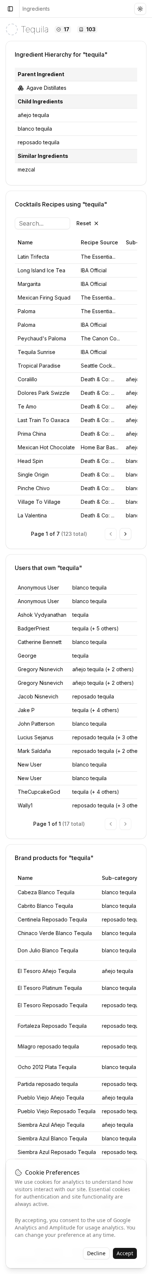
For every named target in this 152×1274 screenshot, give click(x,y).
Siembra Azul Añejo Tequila (51, 1125)
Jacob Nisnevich (38, 696)
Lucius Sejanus (35, 737)
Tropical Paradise (39, 365)
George (27, 655)
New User (30, 764)
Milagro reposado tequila (48, 1046)
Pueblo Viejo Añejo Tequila (51, 1097)
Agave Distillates (46, 88)
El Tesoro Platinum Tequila (50, 988)
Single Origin (33, 474)
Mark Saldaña (34, 751)
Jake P (26, 710)
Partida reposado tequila (48, 1084)
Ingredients (36, 9)
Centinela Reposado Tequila (52, 919)
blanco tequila (35, 128)
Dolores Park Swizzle (44, 393)
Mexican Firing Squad (44, 297)
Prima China (32, 434)
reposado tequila (38, 142)
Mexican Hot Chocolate (46, 447)
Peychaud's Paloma (42, 338)
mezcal (26, 169)
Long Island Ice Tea (41, 270)
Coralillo (27, 379)
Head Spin (30, 461)
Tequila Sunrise (36, 352)
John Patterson (36, 724)
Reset (83, 223)
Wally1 (25, 805)
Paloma (26, 311)
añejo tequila (33, 115)
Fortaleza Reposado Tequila (52, 1026)
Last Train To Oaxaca (43, 420)
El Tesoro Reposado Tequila (52, 1005)
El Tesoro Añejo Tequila (47, 971)
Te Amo (27, 406)
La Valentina (32, 515)
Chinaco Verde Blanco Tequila (55, 933)
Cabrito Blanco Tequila (45, 906)
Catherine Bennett (40, 642)
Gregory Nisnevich (40, 669)
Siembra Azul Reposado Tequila (57, 1152)
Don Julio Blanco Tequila (48, 950)
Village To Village (39, 502)
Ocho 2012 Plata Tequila (47, 1067)
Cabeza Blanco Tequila (46, 892)
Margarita (29, 284)
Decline (96, 1253)
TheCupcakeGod (39, 792)
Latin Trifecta (33, 257)
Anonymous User (38, 587)
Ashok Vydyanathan (42, 615)
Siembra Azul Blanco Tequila (52, 1138)
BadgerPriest (33, 628)
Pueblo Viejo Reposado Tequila (57, 1111)
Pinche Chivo (34, 488)
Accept (125, 1253)
